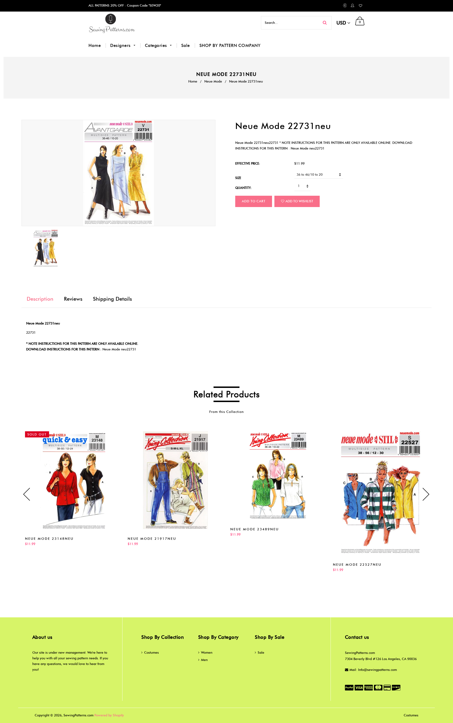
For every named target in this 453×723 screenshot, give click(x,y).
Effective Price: (247, 163)
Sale (185, 45)
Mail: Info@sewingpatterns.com (373, 670)
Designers (121, 45)
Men (204, 660)
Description (40, 299)
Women (206, 653)
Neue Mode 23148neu (49, 539)
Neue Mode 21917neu (152, 539)
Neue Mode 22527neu (357, 565)
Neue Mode (213, 81)
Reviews (73, 299)
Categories (156, 45)
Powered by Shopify (109, 715)
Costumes (151, 653)
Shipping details (112, 299)
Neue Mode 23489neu (254, 529)
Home (94, 45)
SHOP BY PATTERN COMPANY (230, 45)
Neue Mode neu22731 (119, 349)
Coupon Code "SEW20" (143, 6)
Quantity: (243, 188)
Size (238, 178)
